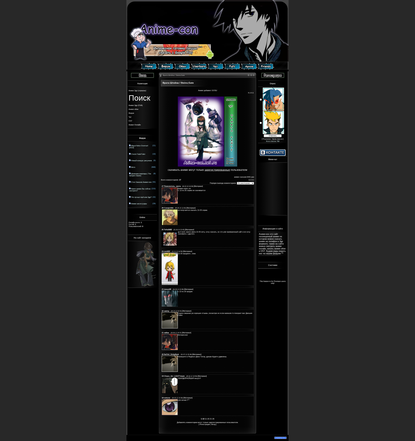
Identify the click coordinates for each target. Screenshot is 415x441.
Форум (131, 113)
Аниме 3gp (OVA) (136, 105)
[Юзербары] (199, 69)
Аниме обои (133, 109)
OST (130, 121)
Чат (130, 117)
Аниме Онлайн (135, 125)
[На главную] (149, 69)
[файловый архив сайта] (249, 69)
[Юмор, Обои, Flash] (233, 69)
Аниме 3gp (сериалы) (137, 91)
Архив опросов (277, 139)
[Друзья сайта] (266, 69)
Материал (198, 186)
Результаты (267, 139)
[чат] (216, 69)
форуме (277, 253)
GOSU (214, 90)
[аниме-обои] (182, 69)
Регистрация (205, 424)
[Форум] (166, 69)
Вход (213, 424)
